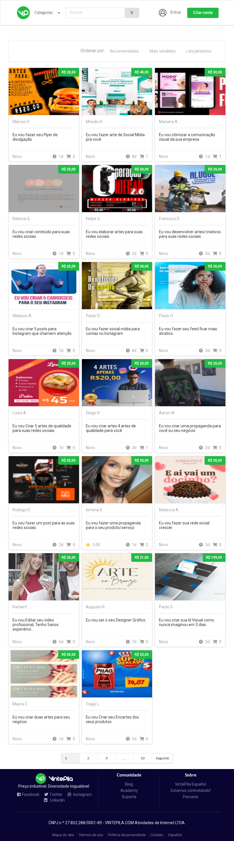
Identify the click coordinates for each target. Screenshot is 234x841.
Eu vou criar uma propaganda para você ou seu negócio (190, 428)
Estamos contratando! (191, 790)
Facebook (30, 794)
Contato (157, 835)
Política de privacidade (127, 835)
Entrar (175, 13)
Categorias (44, 13)
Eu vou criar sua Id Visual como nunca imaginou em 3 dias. (186, 622)
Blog (129, 784)
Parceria (190, 796)
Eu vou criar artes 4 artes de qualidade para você (111, 428)
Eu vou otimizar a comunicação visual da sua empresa (187, 137)
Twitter (55, 794)
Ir (132, 13)
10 (143, 758)
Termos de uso (91, 835)
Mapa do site (63, 835)
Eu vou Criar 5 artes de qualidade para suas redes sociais (42, 428)
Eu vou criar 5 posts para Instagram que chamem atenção (42, 331)
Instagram (82, 794)
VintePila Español (190, 784)
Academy (129, 790)
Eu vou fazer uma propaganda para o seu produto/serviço (113, 525)
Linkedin (57, 800)
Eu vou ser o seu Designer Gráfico (116, 620)
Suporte (129, 796)
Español (175, 835)
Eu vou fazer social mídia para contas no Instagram (113, 331)
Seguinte (162, 758)
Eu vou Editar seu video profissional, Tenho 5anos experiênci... (35, 624)
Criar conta (203, 13)
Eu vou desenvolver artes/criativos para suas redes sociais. (190, 234)
